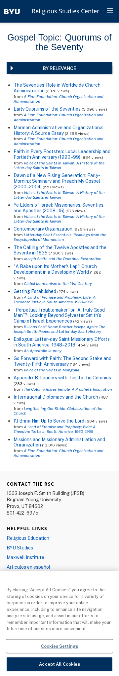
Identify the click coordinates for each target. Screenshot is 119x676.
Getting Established (35, 291)
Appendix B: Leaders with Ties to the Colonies (62, 377)
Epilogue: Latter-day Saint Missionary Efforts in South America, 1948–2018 (62, 341)
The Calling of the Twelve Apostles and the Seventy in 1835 (60, 250)
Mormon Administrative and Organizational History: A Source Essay (59, 130)
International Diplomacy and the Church (56, 397)
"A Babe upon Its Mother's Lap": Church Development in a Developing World (55, 269)
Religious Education (28, 538)
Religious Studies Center (65, 11)
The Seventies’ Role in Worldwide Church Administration (57, 87)
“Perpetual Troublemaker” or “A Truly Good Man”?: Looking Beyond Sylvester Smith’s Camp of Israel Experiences (59, 315)
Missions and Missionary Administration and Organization (59, 442)
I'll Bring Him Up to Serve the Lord (49, 421)
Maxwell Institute (25, 557)
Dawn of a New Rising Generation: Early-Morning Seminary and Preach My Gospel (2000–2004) (57, 180)
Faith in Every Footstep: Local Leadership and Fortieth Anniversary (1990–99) (62, 154)
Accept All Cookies (59, 664)
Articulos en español (28, 567)
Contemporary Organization (43, 229)
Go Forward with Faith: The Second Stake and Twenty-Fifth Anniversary (62, 361)
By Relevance (59, 68)
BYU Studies (20, 547)
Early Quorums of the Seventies (47, 109)
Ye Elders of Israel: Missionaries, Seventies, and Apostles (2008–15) (59, 207)
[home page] (12, 11)
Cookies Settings (59, 646)
